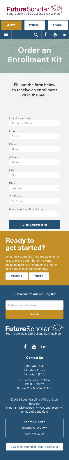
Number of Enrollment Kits (26, 209)
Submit (34, 314)
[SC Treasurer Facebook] (46, 34)
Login (57, 25)
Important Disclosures (20, 407)
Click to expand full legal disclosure (35, 446)
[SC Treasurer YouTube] (55, 34)
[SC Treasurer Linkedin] (64, 34)
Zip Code (15, 196)
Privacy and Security (49, 407)
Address (14, 157)
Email (12, 131)
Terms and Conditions (34, 411)
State (12, 183)
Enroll (34, 25)
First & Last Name (20, 118)
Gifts (11, 25)
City (11, 170)
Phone (13, 144)
